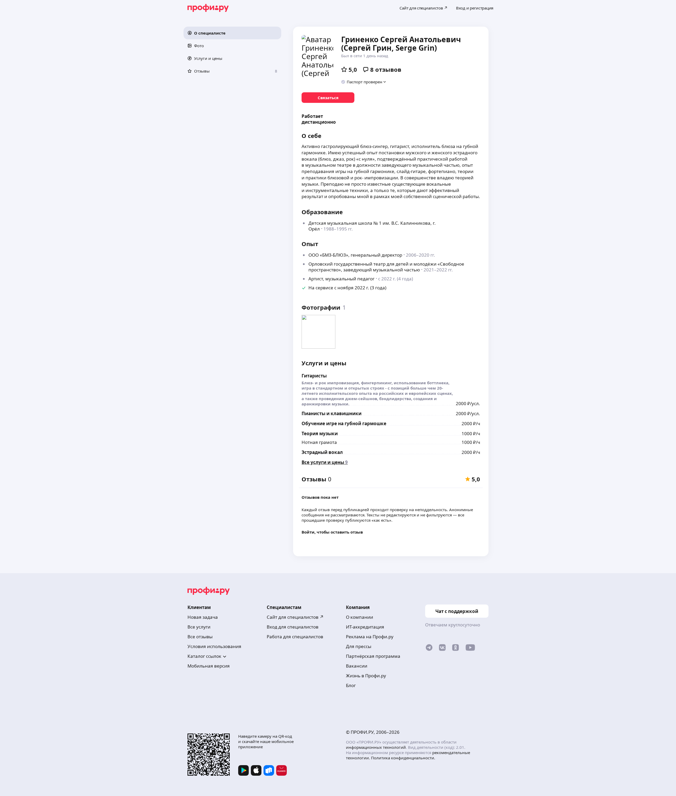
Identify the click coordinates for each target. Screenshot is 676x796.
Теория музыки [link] (320, 433)
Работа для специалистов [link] (295, 637)
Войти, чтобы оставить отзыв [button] (332, 532)
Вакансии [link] (356, 666)
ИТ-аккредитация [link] (365, 627)
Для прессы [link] (358, 646)
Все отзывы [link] (200, 637)
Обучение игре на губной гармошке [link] (344, 423)
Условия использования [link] (214, 646)
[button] (232, 33)
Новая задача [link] (202, 617)
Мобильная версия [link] (208, 666)
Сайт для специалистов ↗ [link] (295, 617)
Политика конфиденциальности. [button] (403, 757)
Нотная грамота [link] (319, 442)
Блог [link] (351, 685)
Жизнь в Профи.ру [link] (366, 676)
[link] (328, 97)
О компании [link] (359, 617)
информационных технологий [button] (376, 747)
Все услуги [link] (198, 627)
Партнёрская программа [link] (373, 656)
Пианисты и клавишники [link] (332, 413)
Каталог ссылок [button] (204, 656)
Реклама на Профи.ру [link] (369, 637)
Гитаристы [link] (314, 376)
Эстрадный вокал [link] (322, 452)
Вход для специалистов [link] (292, 627)
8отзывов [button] (385, 69)
